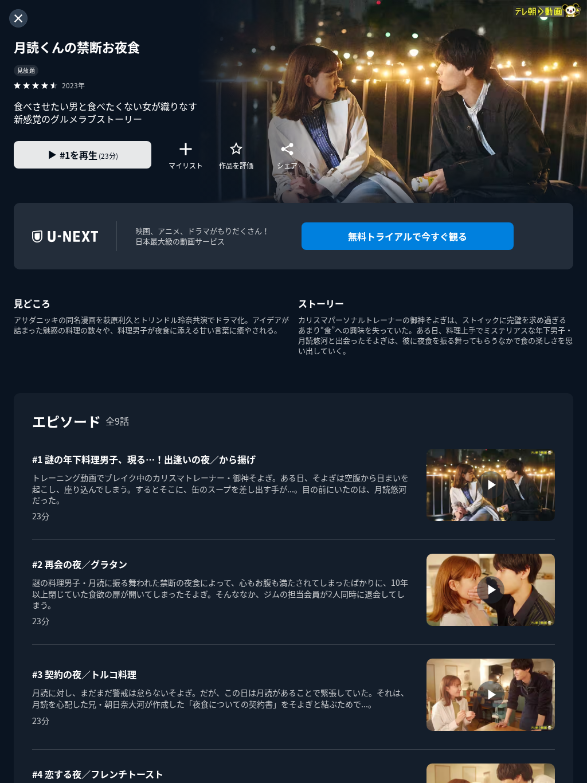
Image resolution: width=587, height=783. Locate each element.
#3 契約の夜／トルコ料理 (84, 674)
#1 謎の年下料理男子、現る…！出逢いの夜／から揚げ (144, 459)
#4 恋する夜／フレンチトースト (97, 774)
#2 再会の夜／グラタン (79, 564)
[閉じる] (18, 18)
